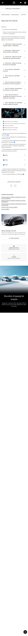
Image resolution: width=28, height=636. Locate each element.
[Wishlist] (21, 3)
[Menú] (2, 3)
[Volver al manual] (3, 9)
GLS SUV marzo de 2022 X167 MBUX (15, 14)
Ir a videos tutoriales (14, 238)
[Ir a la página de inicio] (14, 2)
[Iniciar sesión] (25, 2)
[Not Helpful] (15, 185)
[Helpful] (11, 185)
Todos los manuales (5, 14)
